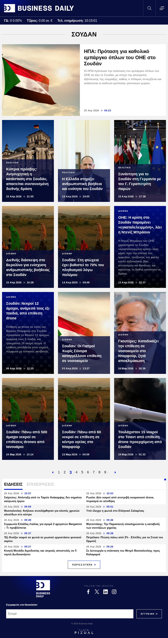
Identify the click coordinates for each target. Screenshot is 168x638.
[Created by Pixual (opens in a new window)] (84, 631)
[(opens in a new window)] (88, 591)
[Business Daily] (39, 8)
